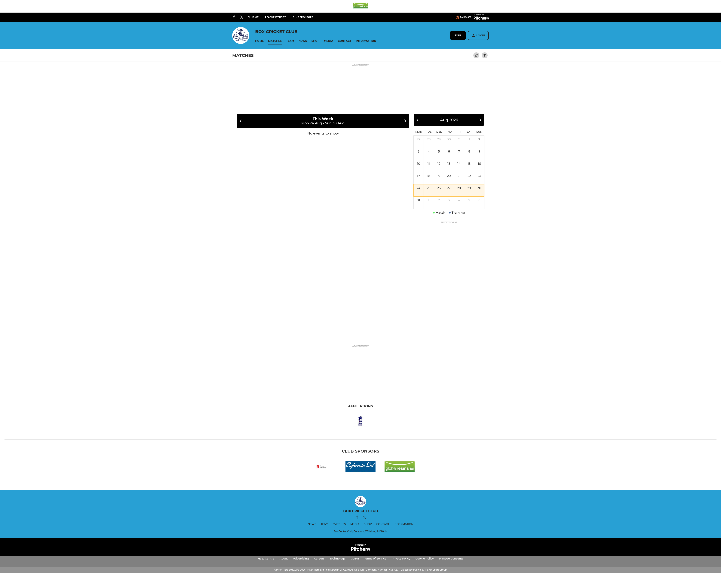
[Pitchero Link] (481, 19)
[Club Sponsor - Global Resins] (360, 6)
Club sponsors (303, 17)
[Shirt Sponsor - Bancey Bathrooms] (321, 467)
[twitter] (241, 17)
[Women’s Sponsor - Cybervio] (360, 467)
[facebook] (234, 17)
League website (275, 17)
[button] (259, 41)
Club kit (253, 17)
